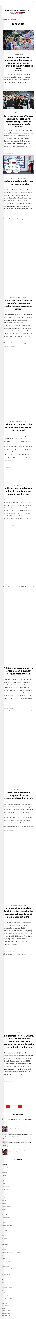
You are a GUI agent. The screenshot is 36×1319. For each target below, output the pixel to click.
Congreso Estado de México (16, 427)
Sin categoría (5, 1238)
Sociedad (23, 178)
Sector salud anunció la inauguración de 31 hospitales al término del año (18, 807)
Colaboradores (5, 1189)
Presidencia (14, 178)
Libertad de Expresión (7, 1310)
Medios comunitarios (6, 1315)
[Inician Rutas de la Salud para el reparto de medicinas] (18, 174)
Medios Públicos (5, 1318)
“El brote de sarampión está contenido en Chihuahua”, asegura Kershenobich (18, 682)
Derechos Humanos (16, 923)
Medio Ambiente (6, 1274)
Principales (17, 555)
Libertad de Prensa (6, 1313)
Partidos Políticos (6, 1285)
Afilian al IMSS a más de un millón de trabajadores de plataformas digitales (18, 560)
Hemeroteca (5, 1244)
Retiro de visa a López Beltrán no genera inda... (19, 1150)
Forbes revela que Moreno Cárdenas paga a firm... (20, 1134)
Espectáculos (5, 1230)
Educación (21, 113)
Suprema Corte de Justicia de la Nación (11, 1252)
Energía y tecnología (7, 1225)
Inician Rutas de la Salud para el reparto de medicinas (18, 183)
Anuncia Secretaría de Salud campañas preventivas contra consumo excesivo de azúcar (18, 304)
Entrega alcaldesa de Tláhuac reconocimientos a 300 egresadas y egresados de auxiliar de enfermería (18, 120)
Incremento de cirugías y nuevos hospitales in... (19, 1142)
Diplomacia (4, 1300)
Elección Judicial (6, 1217)
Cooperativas (5, 1192)
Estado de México (6, 1186)
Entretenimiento (6, 1227)
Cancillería (4, 1172)
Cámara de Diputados (7, 1261)
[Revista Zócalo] (18, 13)
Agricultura (5, 1167)
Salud (21, 54)
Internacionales (5, 1305)
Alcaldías (16, 54)
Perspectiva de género (7, 1287)
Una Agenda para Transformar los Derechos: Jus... (20, 1127)
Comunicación (5, 1295)
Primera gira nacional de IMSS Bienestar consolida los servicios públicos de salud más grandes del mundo (18, 930)
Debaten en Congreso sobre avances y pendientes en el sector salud (18, 433)
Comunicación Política (7, 1298)
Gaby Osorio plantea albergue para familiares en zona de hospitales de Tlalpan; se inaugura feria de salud (18, 63)
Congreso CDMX (5, 1266)
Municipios (4, 1279)
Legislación (4, 1258)
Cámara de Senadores (7, 1263)
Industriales (5, 1247)
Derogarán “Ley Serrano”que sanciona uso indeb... (20, 1119)
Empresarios (13, 297)
